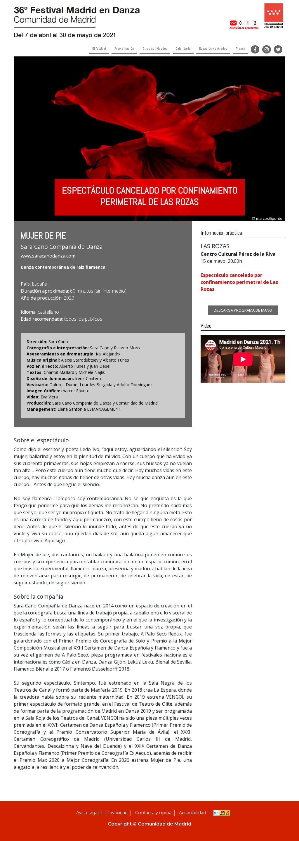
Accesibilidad (192, 812)
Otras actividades (154, 48)
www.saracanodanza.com (48, 256)
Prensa (240, 48)
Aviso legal (87, 812)
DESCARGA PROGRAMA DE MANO (243, 310)
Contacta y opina (153, 812)
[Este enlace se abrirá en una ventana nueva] (243, 15)
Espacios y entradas (213, 48)
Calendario (183, 48)
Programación (124, 48)
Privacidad (117, 812)
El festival (99, 48)
